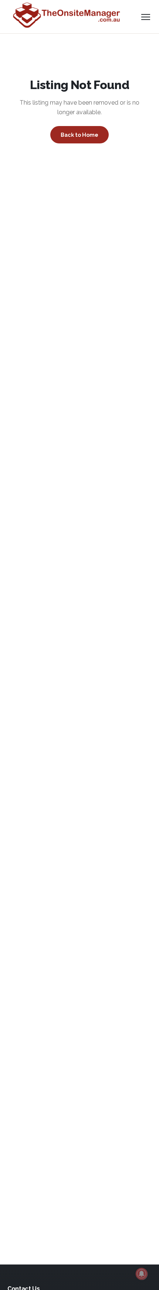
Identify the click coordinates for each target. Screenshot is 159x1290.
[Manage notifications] (142, 1274)
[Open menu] (146, 17)
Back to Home (79, 135)
